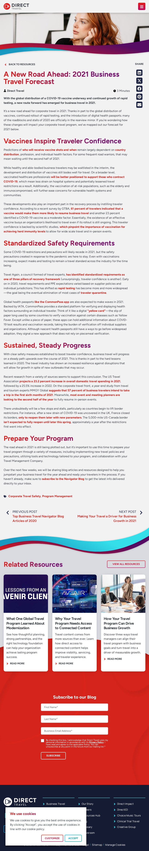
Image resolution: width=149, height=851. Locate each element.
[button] (139, 73)
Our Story (87, 803)
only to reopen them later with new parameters (50, 417)
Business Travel (55, 803)
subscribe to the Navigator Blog (63, 479)
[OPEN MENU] (141, 6)
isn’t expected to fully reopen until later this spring (37, 422)
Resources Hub (91, 815)
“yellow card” (96, 311)
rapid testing (66, 288)
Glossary (87, 827)
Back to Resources (22, 64)
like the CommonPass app (52, 302)
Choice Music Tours (129, 815)
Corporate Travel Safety (24, 496)
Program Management (57, 496)
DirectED (122, 809)
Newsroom (88, 832)
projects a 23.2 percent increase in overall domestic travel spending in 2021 (69, 381)
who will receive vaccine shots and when (49, 150)
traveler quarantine (93, 292)
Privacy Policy (96, 742)
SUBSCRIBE (53, 755)
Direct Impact (125, 803)
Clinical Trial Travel (128, 821)
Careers (86, 809)
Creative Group (126, 827)
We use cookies (23, 813)
